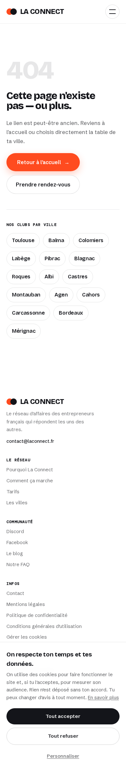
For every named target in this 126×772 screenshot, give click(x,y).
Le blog (14, 553)
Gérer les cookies (26, 637)
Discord (15, 531)
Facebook (17, 542)
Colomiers (91, 240)
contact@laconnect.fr (30, 441)
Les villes (16, 503)
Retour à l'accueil (43, 162)
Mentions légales (25, 604)
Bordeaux (71, 313)
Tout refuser (63, 736)
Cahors (91, 295)
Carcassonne (28, 313)
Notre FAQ (18, 564)
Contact (15, 593)
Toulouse (23, 240)
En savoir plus (103, 697)
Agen (61, 295)
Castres (78, 277)
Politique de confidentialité (37, 615)
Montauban (26, 295)
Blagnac (84, 258)
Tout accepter (63, 716)
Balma (56, 240)
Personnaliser (63, 756)
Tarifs (12, 492)
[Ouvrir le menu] (112, 12)
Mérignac (23, 331)
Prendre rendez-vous (43, 184)
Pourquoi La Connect (29, 470)
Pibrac (52, 258)
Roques (21, 277)
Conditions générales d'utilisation (44, 626)
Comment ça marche (29, 481)
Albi (49, 277)
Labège (21, 258)
